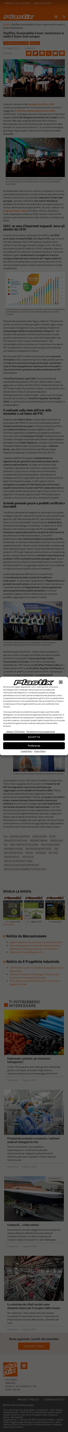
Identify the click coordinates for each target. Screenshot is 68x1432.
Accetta (34, 737)
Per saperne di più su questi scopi (40, 731)
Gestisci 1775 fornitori (15, 731)
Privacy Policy (40, 751)
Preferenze (34, 745)
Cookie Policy (26, 751)
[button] (60, 682)
